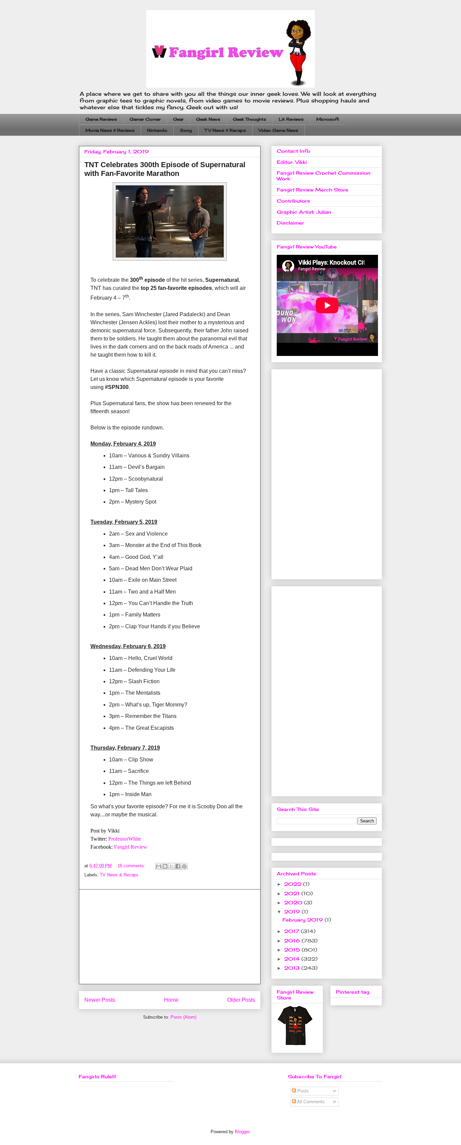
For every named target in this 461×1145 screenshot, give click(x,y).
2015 (293, 950)
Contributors (293, 201)
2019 (293, 911)
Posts (302, 1090)
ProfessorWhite (124, 839)
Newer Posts (99, 1000)
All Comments (310, 1101)
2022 (293, 884)
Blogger (242, 1131)
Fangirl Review (130, 847)
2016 (293, 940)
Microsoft (327, 119)
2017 (292, 931)
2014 (292, 959)
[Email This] (158, 866)
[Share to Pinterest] (184, 866)
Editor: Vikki (292, 162)
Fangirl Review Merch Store (312, 189)
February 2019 (303, 920)
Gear (178, 119)
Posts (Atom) (183, 1017)
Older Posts (241, 1000)
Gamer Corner (145, 119)
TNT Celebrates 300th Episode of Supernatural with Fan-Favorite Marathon (164, 169)
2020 (294, 902)
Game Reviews (101, 119)
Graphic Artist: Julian (304, 212)
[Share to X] (171, 866)
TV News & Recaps (225, 130)
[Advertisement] (169, 937)
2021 (292, 893)
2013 (292, 968)
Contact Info (293, 151)
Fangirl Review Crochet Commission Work (324, 175)
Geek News (208, 119)
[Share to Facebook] (177, 866)
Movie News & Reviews (110, 130)
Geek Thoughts (249, 119)
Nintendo (157, 130)
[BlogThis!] (165, 866)
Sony (186, 130)
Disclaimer (290, 222)
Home (171, 1000)
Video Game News (278, 130)
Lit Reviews (291, 119)
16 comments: (132, 865)
